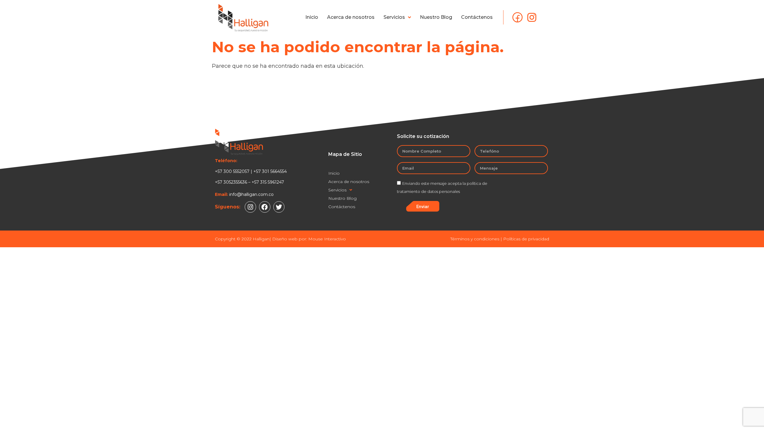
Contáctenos (477, 17)
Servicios (394, 17)
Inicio (311, 17)
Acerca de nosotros (351, 17)
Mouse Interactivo (327, 239)
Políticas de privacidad (526, 239)
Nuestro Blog (436, 17)
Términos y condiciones (474, 239)
